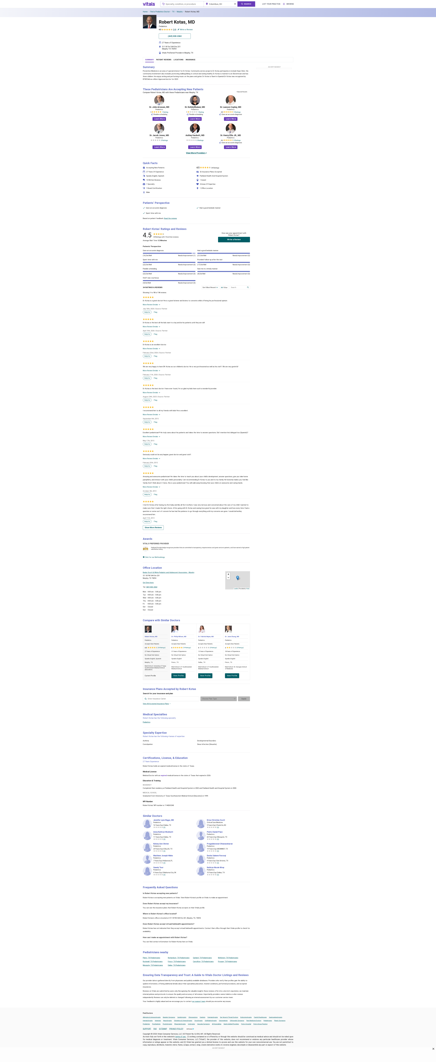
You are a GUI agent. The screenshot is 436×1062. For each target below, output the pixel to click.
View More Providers (196, 153)
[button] (237, 578)
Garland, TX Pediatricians (202, 958)
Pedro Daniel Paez (215, 832)
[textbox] (182, 4)
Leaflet (236, 588)
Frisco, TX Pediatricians (177, 961)
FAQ (155, 1029)
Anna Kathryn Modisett (163, 832)
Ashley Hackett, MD (195, 135)
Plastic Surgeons (279, 1020)
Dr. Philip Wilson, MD (178, 636)
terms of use (180, 1037)
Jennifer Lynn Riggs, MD (163, 820)
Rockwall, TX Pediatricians (153, 961)
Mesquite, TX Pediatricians (153, 965)
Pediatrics (146, 722)
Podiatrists (146, 1024)
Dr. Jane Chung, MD (232, 636)
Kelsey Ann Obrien (161, 844)
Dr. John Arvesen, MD (159, 107)
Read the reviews (170, 218)
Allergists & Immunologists (152, 1017)
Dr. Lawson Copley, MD (230, 107)
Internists (158, 1020)
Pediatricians (268, 1020)
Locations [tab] (178, 60)
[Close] (433, 1049)
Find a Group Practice (260, 1024)
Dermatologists (213, 1017)
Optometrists (223, 1020)
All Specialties (216, 1024)
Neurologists (167, 1020)
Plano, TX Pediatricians (151, 958)
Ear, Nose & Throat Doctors (229, 1017)
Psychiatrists (156, 1024)
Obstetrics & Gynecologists (183, 1020)
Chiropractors (193, 1017)
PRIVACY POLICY (176, 1029)
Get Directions (148, 583)
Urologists (191, 1024)
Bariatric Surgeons (169, 1017)
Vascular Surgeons (203, 1024)
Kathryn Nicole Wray (215, 868)
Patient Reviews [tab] (163, 60)
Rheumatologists (180, 1024)
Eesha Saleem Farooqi (216, 856)
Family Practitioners (260, 1017)
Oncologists (198, 1020)
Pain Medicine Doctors (253, 1020)
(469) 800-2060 (151, 587)
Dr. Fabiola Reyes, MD (206, 636)
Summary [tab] (149, 60)
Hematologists (148, 1020)
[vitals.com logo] (149, 4)
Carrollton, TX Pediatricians (203, 961)
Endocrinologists (246, 1017)
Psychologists (167, 1024)
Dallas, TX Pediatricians (176, 965)
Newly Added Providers (231, 1024)
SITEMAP (163, 1029)
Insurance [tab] (190, 60)
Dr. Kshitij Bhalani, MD (195, 107)
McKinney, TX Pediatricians (228, 958)
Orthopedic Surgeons (237, 1020)
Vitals (247, 588)
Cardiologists (181, 1017)
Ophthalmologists (211, 1020)
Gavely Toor (158, 868)
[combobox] (182, 4)
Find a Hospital (246, 1024)
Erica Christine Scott (216, 820)
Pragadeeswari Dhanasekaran (220, 844)
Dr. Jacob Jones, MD (159, 135)
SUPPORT (147, 1029)
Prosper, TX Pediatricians (227, 961)
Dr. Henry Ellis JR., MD (230, 135)
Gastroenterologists (275, 1017)
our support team (198, 1001)
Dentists (202, 1017)
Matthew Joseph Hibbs (163, 856)
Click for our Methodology (155, 557)
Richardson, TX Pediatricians (178, 958)
